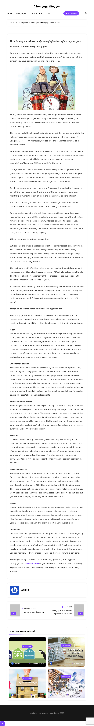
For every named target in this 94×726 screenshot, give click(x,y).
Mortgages (21, 13)
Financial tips (36, 13)
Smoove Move (32, 563)
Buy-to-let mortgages (28, 682)
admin (25, 589)
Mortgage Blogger (47, 6)
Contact (49, 13)
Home (9, 13)
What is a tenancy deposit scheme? (27, 651)
